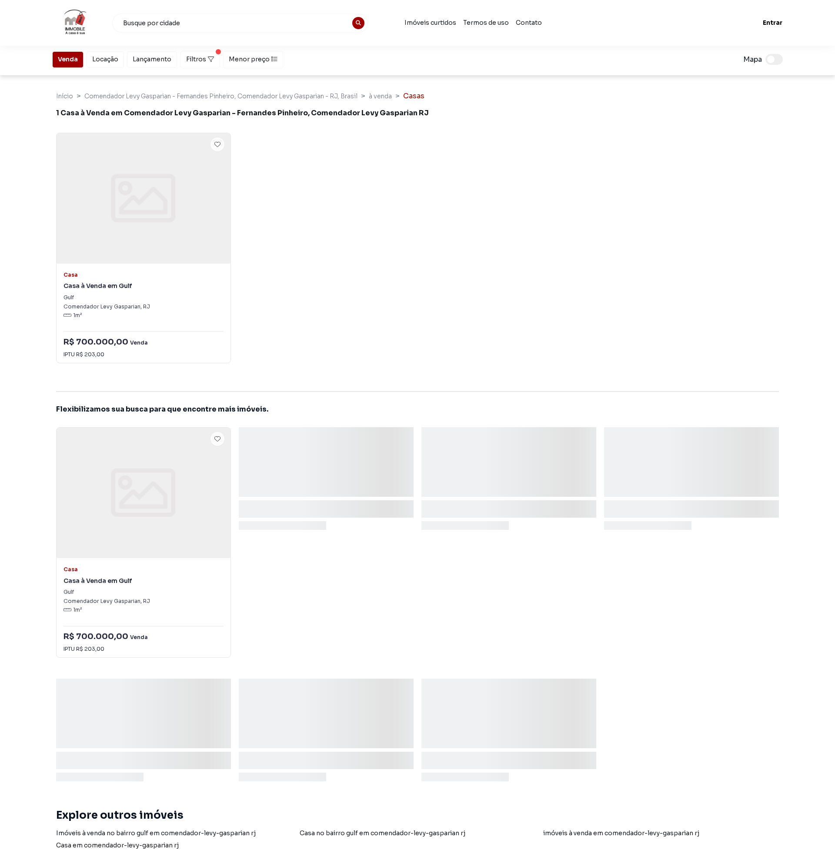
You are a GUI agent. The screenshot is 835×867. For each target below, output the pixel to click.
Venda (68, 59)
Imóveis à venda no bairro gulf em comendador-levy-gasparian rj (156, 833)
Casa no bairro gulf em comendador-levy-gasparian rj (382, 833)
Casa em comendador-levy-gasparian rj (117, 845)
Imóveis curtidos (430, 23)
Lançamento (152, 59)
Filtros (196, 59)
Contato (529, 23)
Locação (105, 59)
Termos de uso (486, 23)
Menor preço (249, 59)
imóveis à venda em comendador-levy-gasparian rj (621, 833)
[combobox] (240, 23)
